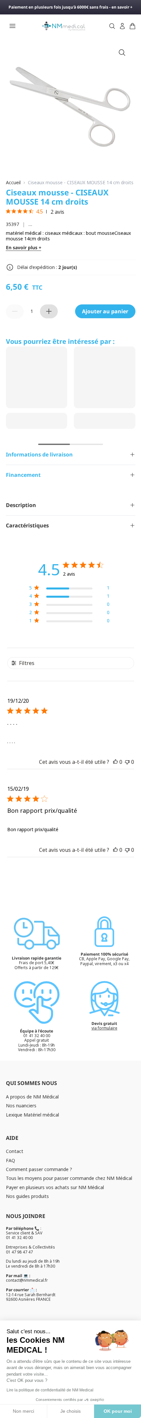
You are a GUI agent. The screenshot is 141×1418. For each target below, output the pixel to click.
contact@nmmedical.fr (27, 1280)
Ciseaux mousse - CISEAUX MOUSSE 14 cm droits (80, 183)
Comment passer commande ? (39, 1169)
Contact (14, 1151)
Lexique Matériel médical (32, 1115)
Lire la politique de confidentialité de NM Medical (50, 1390)
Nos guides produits (27, 1196)
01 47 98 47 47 (19, 1252)
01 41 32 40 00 (19, 1237)
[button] (115, 761)
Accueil (13, 183)
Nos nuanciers (21, 1105)
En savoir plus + (23, 248)
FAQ (10, 1160)
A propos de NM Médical (32, 1097)
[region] (69, 589)
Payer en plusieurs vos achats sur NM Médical (55, 1187)
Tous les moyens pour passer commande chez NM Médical (69, 1178)
